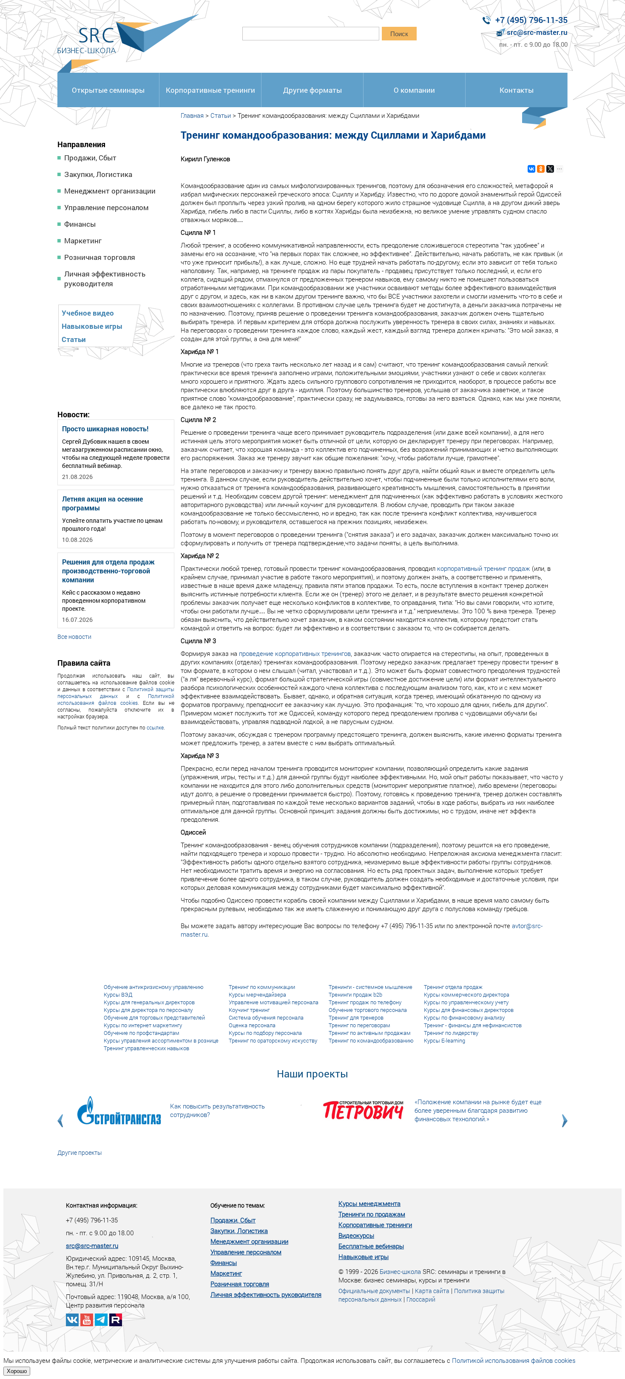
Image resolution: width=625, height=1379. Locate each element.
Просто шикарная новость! (105, 428)
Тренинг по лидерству (451, 1033)
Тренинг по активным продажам (370, 1033)
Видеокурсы (356, 1235)
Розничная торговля (99, 257)
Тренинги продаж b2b (355, 994)
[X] (550, 169)
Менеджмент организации (110, 191)
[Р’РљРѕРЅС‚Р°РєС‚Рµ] (531, 169)
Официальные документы (374, 1291)
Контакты (517, 90)
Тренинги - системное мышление (370, 987)
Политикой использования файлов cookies (115, 699)
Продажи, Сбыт (90, 157)
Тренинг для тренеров (356, 1017)
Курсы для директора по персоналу (148, 1010)
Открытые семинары (108, 90)
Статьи (74, 339)
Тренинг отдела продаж (453, 987)
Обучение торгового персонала (368, 1010)
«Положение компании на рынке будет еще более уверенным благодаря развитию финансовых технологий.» (478, 1110)
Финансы (80, 224)
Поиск (399, 33)
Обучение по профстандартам (141, 1033)
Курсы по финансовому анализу (464, 1017)
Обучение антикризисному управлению (154, 987)
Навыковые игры (92, 326)
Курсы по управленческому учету (466, 1002)
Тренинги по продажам (371, 1214)
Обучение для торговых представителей (154, 1017)
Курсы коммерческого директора (466, 994)
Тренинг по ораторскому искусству (273, 1040)
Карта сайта (432, 1291)
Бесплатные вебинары (371, 1246)
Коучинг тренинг (249, 1010)
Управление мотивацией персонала (273, 1002)
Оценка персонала (252, 1025)
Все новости (74, 637)
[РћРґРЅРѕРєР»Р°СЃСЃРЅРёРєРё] (541, 169)
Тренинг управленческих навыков (146, 1048)
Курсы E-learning (444, 1040)
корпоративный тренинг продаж (483, 568)
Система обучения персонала (266, 1017)
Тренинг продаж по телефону (365, 1002)
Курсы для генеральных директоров (149, 1002)
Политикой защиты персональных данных (115, 692)
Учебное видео (88, 313)
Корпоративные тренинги (210, 90)
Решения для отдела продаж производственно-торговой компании (108, 570)
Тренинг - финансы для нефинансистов (473, 1025)
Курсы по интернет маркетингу (143, 1025)
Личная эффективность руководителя (104, 278)
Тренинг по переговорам (359, 1025)
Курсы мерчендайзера (257, 994)
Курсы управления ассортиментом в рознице (161, 1040)
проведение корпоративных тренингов (295, 653)
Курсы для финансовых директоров (469, 1010)
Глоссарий (420, 1299)
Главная (192, 115)
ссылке (155, 727)
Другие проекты (79, 1152)
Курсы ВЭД (118, 994)
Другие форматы (312, 90)
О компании (414, 90)
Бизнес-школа (400, 1271)
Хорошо (17, 1371)
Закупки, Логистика (98, 174)
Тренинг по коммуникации (262, 987)
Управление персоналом (106, 207)
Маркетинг (83, 240)
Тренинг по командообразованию (371, 1040)
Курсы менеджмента (369, 1203)
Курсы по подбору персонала (265, 1033)
